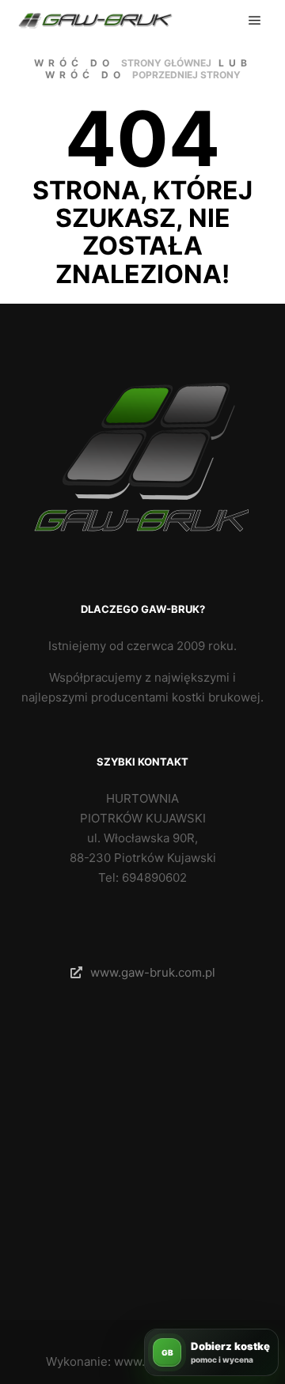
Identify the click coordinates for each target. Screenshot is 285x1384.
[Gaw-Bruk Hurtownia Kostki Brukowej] (95, 20)
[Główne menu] (255, 20)
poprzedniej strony (186, 75)
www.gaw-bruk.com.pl (152, 972)
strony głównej (166, 63)
